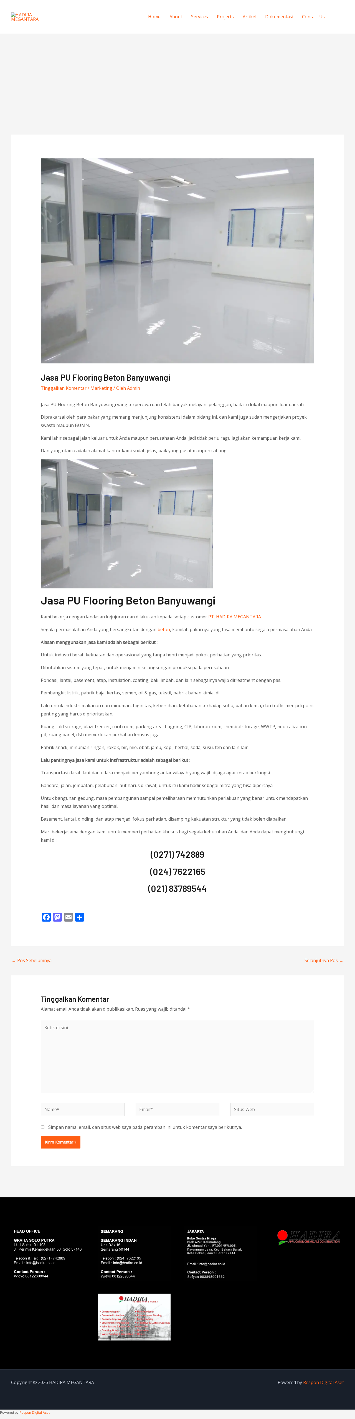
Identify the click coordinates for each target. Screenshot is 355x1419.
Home (154, 17)
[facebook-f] (338, 8)
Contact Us (313, 17)
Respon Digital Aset (323, 1382)
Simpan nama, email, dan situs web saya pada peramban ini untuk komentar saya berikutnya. (145, 1127)
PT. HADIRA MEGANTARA (234, 617)
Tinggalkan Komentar (64, 388)
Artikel (249, 17)
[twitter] (338, 17)
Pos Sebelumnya (32, 960)
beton (164, 629)
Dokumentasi (279, 17)
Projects (225, 17)
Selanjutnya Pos (324, 960)
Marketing (101, 388)
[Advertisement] (177, 75)
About (175, 17)
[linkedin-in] (338, 25)
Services (199, 17)
